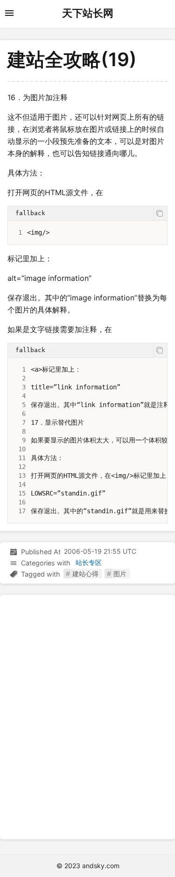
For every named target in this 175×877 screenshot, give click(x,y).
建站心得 (85, 574)
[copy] (160, 213)
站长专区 (89, 562)
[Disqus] (87, 715)
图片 (119, 574)
